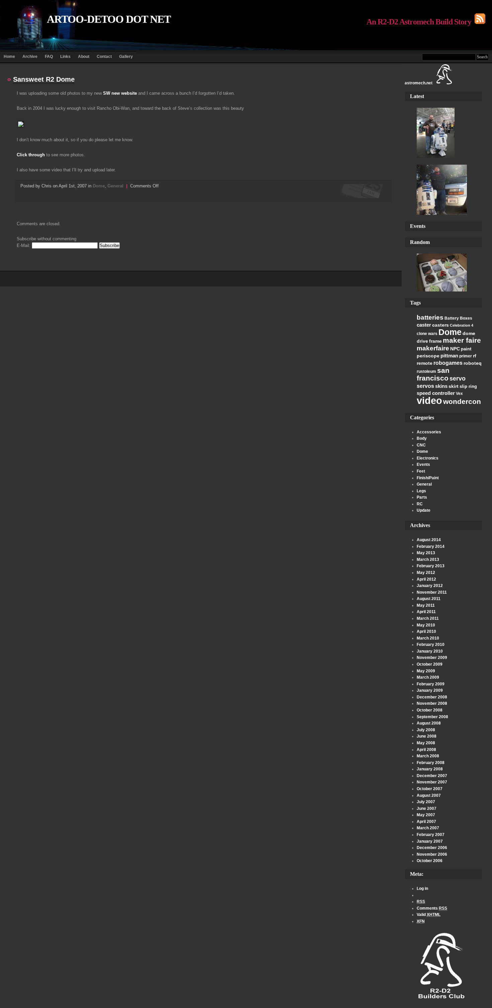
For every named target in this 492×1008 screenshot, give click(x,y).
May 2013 (426, 553)
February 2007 (430, 834)
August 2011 (428, 598)
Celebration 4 (461, 325)
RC (420, 504)
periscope (428, 355)
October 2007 (429, 788)
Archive (29, 56)
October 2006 (429, 860)
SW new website (120, 93)
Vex (459, 393)
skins (441, 386)
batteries (430, 317)
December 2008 (432, 697)
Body (422, 438)
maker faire (462, 340)
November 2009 (432, 657)
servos (425, 386)
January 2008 (430, 769)
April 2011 (426, 611)
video (429, 400)
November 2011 (432, 592)
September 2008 (432, 717)
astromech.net (418, 83)
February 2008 (430, 762)
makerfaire (433, 348)
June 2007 (426, 808)
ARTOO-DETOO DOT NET (109, 19)
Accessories (429, 432)
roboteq (473, 363)
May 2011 (426, 605)
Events (423, 464)
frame (435, 341)
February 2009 (430, 684)
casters (440, 325)
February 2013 (430, 566)
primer (465, 356)
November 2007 (432, 782)
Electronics (427, 458)
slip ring (468, 386)
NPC (455, 348)
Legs (421, 491)
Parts (422, 497)
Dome (450, 332)
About (83, 56)
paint (466, 348)
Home (9, 56)
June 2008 (426, 736)
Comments (432, 908)
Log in (422, 888)
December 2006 (432, 847)
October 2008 (429, 710)
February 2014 (430, 546)
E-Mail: (24, 245)
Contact (104, 56)
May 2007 (426, 815)
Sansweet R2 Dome (44, 79)
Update (423, 510)
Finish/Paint (428, 478)
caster (424, 325)
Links (65, 56)
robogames (448, 363)
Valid (428, 914)
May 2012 (426, 572)
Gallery (126, 56)
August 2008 (429, 723)
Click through (31, 154)
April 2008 (426, 749)
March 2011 (428, 618)
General (424, 484)
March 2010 (428, 638)
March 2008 (428, 756)
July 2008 (426, 730)
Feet (421, 471)
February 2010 (430, 644)
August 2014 (429, 539)
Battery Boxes (458, 318)
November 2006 (432, 854)
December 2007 (432, 775)
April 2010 (426, 631)
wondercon (462, 401)
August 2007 (429, 795)
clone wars (427, 333)
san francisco (433, 374)
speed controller (436, 393)
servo (457, 378)
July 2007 (426, 802)
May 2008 (426, 743)
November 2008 (432, 703)
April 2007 (426, 821)
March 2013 (428, 559)
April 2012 (426, 579)
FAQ (49, 56)
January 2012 (430, 585)
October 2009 (429, 664)
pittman (449, 355)
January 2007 (430, 841)
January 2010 (430, 651)
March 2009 (428, 677)
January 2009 (430, 690)
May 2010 (426, 625)
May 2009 (426, 671)
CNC (421, 445)
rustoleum (426, 371)
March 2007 (428, 828)
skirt (453, 386)
